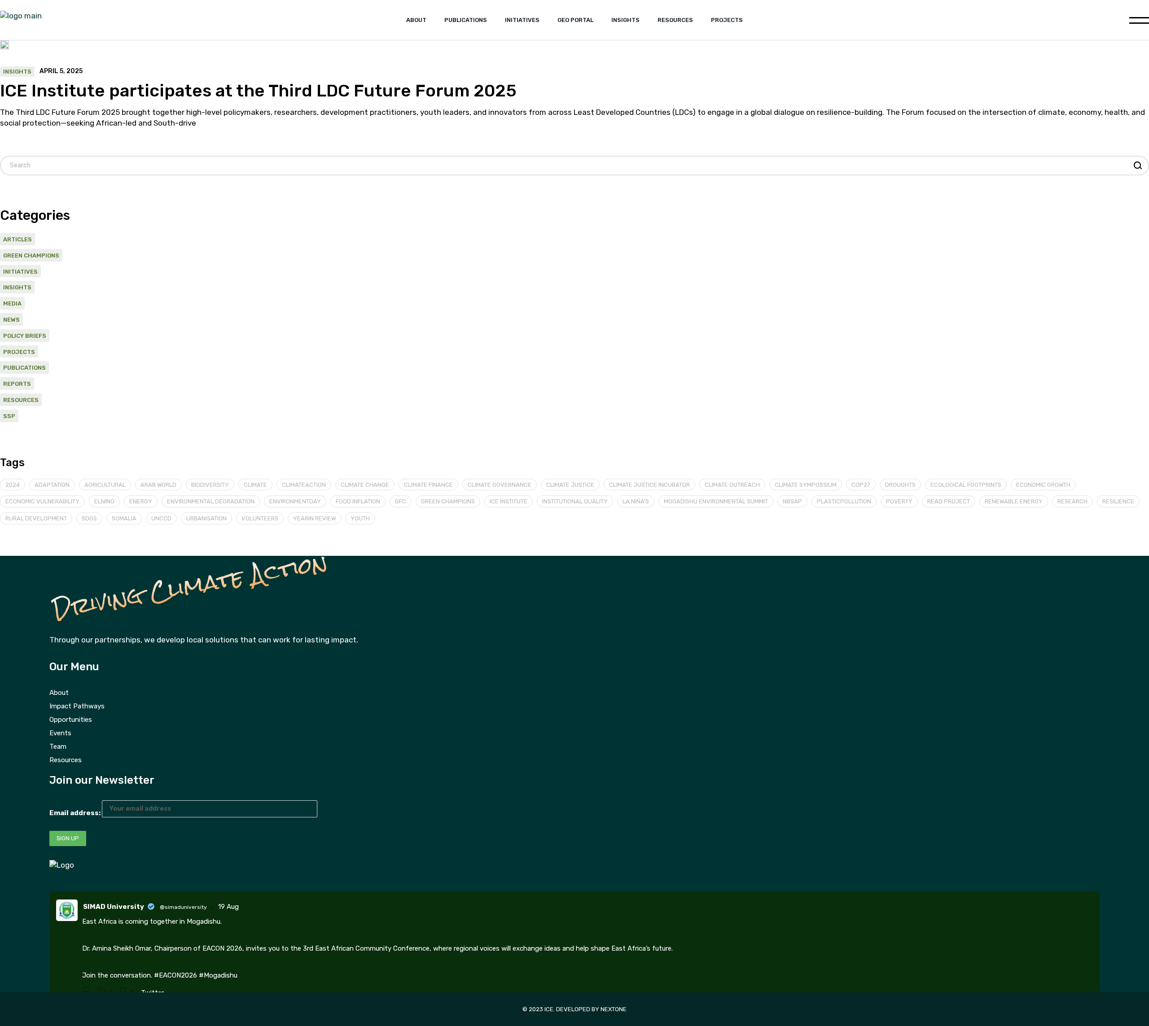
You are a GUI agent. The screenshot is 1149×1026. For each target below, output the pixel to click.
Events (60, 733)
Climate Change (365, 484)
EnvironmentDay (295, 501)
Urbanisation (206, 518)
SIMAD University (113, 907)
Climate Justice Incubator (649, 484)
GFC (400, 501)
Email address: (75, 813)
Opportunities (70, 720)
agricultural (105, 484)
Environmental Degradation (210, 501)
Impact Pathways (77, 706)
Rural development (36, 518)
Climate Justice (570, 484)
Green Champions (31, 255)
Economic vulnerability (42, 501)
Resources (21, 400)
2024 (12, 484)
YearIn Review (314, 518)
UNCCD (161, 518)
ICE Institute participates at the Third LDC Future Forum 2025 (258, 90)
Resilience (1118, 501)
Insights (17, 71)
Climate (255, 484)
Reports (17, 383)
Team (57, 746)
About (59, 693)
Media (12, 303)
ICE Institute (508, 501)
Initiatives (20, 271)
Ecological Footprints (965, 484)
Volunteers (259, 518)
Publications (24, 367)
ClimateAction (304, 484)
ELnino (104, 501)
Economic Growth (1043, 484)
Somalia (124, 518)
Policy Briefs (24, 335)
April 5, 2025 (61, 71)
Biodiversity (210, 484)
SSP (9, 416)
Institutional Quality (575, 501)
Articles (17, 239)
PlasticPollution (844, 501)
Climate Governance (499, 484)
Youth (360, 518)
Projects (19, 352)
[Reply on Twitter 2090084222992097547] (88, 991)
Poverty (899, 501)
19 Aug (228, 907)
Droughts (900, 484)
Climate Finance (428, 484)
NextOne (614, 1009)
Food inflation (358, 501)
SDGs (89, 518)
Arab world (158, 484)
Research (1072, 501)
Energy (140, 501)
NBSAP (792, 501)
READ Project (948, 501)
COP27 (860, 484)
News (11, 319)
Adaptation (52, 484)
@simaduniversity (183, 907)
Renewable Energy (1014, 501)
